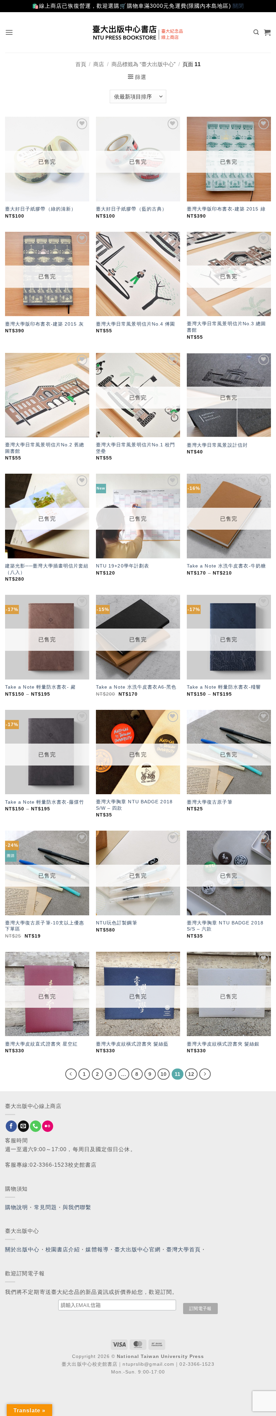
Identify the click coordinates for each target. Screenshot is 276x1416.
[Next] (205, 1074)
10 (164, 1074)
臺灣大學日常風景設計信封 (217, 445)
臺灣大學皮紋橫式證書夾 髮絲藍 (132, 1044)
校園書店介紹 (62, 1249)
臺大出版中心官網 (137, 1249)
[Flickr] (47, 1126)
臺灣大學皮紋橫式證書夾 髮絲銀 (223, 1044)
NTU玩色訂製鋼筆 (116, 922)
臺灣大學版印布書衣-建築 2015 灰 (44, 324)
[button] (9, 32)
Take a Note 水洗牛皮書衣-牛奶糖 (226, 565)
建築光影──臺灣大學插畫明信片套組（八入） (47, 569)
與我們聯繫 (77, 1207)
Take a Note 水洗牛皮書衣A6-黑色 (136, 687)
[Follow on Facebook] (11, 1126)
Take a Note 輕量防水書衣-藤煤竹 (44, 802)
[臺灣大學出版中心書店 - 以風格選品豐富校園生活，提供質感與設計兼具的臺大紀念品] (138, 32)
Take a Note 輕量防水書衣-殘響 (224, 687)
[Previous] (71, 1074)
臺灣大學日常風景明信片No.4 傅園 (135, 324)
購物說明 (16, 1207)
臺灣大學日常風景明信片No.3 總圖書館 (226, 327)
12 (191, 1074)
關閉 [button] (238, 6)
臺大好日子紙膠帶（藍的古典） (131, 209)
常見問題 (45, 1207)
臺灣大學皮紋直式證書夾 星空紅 (41, 1044)
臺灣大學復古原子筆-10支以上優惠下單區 (44, 926)
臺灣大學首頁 (183, 1249)
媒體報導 (96, 1249)
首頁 (80, 64)
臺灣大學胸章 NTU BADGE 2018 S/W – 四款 (134, 805)
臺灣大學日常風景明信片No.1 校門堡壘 (135, 448)
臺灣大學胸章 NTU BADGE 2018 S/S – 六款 (225, 926)
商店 (98, 64)
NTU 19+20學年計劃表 (122, 565)
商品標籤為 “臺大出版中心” (143, 64)
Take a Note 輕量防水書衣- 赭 (40, 687)
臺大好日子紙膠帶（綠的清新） (40, 209)
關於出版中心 (22, 1249)
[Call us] (35, 1126)
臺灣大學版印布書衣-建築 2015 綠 (226, 209)
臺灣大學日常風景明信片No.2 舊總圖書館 (44, 448)
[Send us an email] (23, 1126)
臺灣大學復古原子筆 (210, 802)
